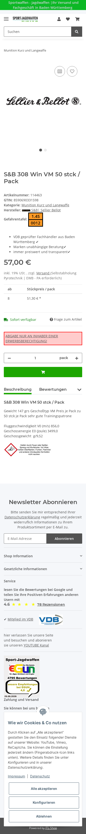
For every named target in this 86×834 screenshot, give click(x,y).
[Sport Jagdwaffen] (25, 19)
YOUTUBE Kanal (36, 645)
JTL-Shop (51, 828)
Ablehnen (44, 816)
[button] (59, 19)
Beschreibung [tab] (18, 389)
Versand (43, 273)
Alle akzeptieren (44, 789)
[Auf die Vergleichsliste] (59, 71)
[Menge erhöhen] (76, 358)
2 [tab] (45, 150)
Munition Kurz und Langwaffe (45, 205)
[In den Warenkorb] (43, 372)
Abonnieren (64, 538)
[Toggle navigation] (6, 17)
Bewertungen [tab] (53, 389)
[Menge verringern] (9, 358)
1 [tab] (40, 150)
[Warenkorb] (77, 19)
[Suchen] (76, 31)
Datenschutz (40, 776)
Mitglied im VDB (20, 619)
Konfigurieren (44, 802)
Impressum (16, 776)
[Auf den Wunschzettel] (72, 71)
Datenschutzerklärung (22, 517)
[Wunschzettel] (67, 19)
